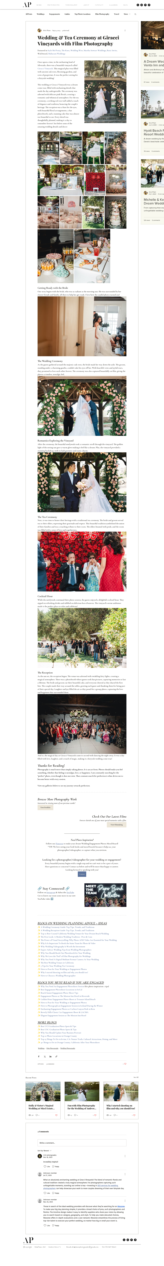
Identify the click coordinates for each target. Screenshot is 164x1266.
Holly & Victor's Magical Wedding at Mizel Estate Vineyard (41, 1107)
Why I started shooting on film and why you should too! (120, 1107)
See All (136, 1077)
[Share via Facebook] (39, 1056)
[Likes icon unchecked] (44, 1166)
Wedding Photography (67, 1048)
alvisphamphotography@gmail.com (84, 1247)
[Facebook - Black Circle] (149, 5)
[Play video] (105, 895)
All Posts (29, 14)
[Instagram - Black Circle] (141, 5)
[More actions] (125, 30)
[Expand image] (48, 148)
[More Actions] (125, 1156)
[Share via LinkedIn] (50, 1056)
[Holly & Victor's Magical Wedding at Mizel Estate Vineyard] (43, 1091)
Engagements (54, 14)
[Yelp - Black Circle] (138, 5)
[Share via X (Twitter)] (44, 1056)
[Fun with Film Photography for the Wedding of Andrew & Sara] (82, 1091)
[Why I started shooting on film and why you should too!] (121, 1091)
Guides (67, 14)
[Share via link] (56, 1056)
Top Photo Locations (82, 14)
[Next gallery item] (123, 326)
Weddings (40, 14)
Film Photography (102, 14)
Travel (116, 14)
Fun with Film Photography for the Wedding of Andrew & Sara (81, 1107)
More (126, 14)
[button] (135, 14)
